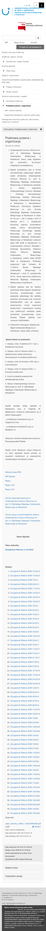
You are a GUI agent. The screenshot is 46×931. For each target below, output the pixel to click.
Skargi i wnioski (12, 91)
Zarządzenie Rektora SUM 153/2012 (25, 571)
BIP (6, 42)
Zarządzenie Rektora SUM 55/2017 (24, 640)
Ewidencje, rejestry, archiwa (12, 57)
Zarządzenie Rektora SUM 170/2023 (25, 778)
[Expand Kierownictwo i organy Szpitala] (3, 61)
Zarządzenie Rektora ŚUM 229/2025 (25, 804)
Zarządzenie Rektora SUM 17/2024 (24, 783)
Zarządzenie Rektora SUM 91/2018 (24, 666)
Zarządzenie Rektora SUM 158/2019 (25, 713)
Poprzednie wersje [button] (13, 876)
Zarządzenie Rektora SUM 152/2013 (25, 597)
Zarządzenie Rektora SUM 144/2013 (25, 592)
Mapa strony (19, 42)
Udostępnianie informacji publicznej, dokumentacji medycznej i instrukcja (20, 120)
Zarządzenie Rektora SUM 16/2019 (24, 688)
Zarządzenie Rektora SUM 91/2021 (24, 748)
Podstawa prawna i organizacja (18, 105)
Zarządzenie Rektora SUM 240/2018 (25, 683)
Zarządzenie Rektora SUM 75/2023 (24, 770)
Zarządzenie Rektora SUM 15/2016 (24, 618)
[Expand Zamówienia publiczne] (3, 101)
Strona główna (9, 129)
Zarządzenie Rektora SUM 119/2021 (25, 752)
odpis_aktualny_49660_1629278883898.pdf (23, 823)
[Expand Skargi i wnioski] (3, 91)
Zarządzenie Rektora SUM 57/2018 (24, 662)
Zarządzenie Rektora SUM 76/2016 (24, 631)
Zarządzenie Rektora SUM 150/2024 (25, 791)
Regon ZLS (9, 489)
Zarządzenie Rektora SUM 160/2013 (25, 601)
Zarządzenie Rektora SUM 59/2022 (24, 761)
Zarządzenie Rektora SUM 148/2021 (25, 757)
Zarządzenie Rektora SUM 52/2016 (24, 627)
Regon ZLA (9, 485)
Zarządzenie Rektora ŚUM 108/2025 (25, 800)
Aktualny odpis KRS (13, 472)
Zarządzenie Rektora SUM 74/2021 (24, 744)
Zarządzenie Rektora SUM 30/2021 (24, 739)
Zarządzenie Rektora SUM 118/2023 (25, 774)
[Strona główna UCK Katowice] (23, 14)
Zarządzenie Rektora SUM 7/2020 (24, 718)
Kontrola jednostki (8, 66)
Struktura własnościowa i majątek (14, 96)
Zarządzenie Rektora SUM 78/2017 (24, 644)
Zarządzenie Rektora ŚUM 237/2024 (25, 796)
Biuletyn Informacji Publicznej (13, 52)
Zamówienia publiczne (14, 101)
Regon (8, 480)
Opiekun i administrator (10, 75)
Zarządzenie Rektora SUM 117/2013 (25, 588)
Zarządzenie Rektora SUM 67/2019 (24, 700)
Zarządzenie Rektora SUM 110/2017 (25, 649)
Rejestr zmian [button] (11, 867)
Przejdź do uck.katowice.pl (30, 47)
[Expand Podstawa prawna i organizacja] (3, 105)
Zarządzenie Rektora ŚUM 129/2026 (25, 813)
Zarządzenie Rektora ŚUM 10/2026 (24, 808)
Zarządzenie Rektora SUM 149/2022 (25, 765)
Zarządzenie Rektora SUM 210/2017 (25, 653)
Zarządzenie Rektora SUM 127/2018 (25, 670)
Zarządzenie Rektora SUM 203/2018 (25, 679)
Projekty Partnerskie (13, 87)
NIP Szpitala (10, 476)
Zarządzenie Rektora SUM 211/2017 (25, 657)
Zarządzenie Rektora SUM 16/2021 (24, 735)
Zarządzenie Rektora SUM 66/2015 (24, 610)
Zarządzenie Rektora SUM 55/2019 (24, 692)
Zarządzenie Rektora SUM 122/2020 (25, 726)
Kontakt (34, 42)
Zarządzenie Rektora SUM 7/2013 (24, 580)
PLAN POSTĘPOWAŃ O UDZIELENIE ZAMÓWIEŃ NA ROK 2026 (22, 81)
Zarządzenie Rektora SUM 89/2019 (24, 705)
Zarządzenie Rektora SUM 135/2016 (25, 636)
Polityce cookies (9, 927)
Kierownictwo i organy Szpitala (17, 61)
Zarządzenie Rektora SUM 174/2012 (25, 575)
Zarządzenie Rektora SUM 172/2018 (25, 675)
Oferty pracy (10, 71)
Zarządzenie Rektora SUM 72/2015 (24, 614)
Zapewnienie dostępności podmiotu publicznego (22, 115)
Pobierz (37, 826)
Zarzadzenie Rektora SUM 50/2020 (24, 722)
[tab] (23, 62)
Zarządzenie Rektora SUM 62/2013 (24, 584)
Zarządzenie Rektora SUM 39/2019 (24, 696)
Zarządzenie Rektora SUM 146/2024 (25, 787)
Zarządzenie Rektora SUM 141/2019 (25, 709)
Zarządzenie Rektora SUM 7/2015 (24, 605)
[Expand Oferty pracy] (3, 71)
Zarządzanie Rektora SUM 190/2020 (25, 731)
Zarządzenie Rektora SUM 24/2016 (24, 623)
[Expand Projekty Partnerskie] (3, 87)
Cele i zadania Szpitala (12, 110)
